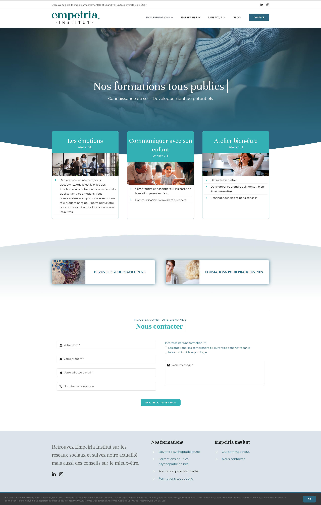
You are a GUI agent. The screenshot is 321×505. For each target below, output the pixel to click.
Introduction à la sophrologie (187, 352)
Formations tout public (175, 478)
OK (309, 499)
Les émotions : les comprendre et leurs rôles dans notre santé (209, 347)
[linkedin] (261, 5)
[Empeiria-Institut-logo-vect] (76, 12)
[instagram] (267, 5)
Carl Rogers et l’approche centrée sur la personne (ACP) (82, 5)
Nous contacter (233, 459)
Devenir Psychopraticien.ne (179, 452)
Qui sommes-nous (236, 452)
